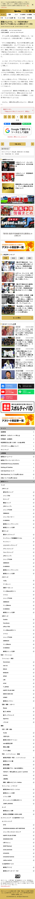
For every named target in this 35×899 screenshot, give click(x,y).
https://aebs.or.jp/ (5, 886)
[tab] (3, 14)
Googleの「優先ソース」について (17, 136)
